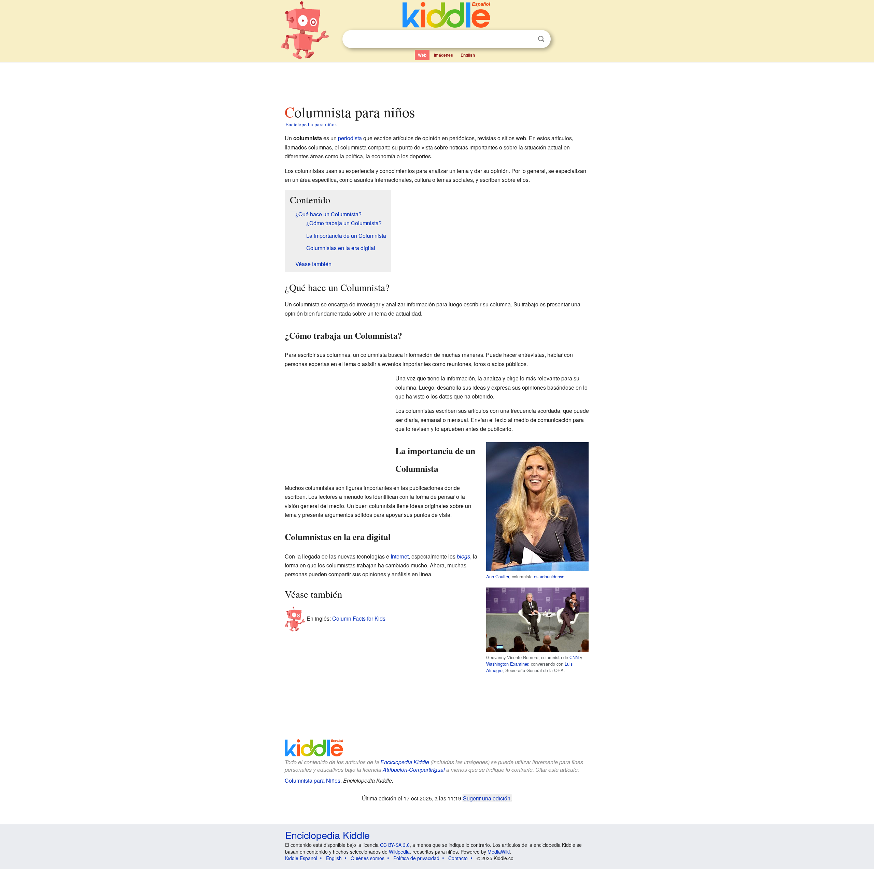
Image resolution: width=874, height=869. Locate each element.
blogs (463, 556)
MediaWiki (499, 851)
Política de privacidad (416, 858)
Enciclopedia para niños (311, 124)
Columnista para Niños (312, 780)
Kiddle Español (301, 858)
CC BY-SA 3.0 (395, 844)
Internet (400, 556)
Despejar (527, 39)
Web (422, 55)
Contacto (458, 858)
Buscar (541, 39)
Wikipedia (399, 851)
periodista (350, 138)
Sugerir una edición (486, 798)
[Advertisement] (437, 81)
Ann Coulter (497, 576)
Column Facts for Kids (358, 618)
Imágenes (443, 55)
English (468, 55)
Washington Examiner (507, 664)
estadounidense (549, 576)
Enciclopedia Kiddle (327, 835)
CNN (574, 657)
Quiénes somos (367, 858)
